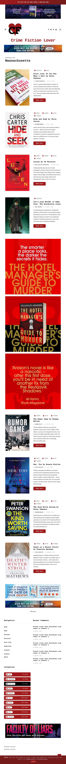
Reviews (7, 634)
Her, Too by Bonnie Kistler (47, 464)
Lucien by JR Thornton (44, 162)
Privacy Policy (9, 746)
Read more (39, 100)
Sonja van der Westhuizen (42, 164)
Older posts (33, 611)
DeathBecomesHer (39, 124)
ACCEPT (33, 761)
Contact (7, 654)
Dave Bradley (38, 207)
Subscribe (7, 646)
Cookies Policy (9, 749)
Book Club (7, 642)
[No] (64, 760)
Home (5, 627)
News (5, 631)
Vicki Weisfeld (39, 467)
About (6, 657)
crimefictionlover (40, 81)
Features (7, 638)
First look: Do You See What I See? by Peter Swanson (44, 76)
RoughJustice (38, 424)
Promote (7, 650)
